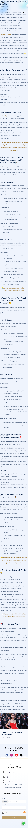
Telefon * (4, 799)
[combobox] (5, 801)
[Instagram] (11, 755)
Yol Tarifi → (9, 781)
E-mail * (4, 805)
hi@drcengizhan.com (13, 777)
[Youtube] (16, 755)
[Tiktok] (21, 755)
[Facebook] (7, 755)
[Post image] (14, 721)
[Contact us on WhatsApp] (23, 823)
